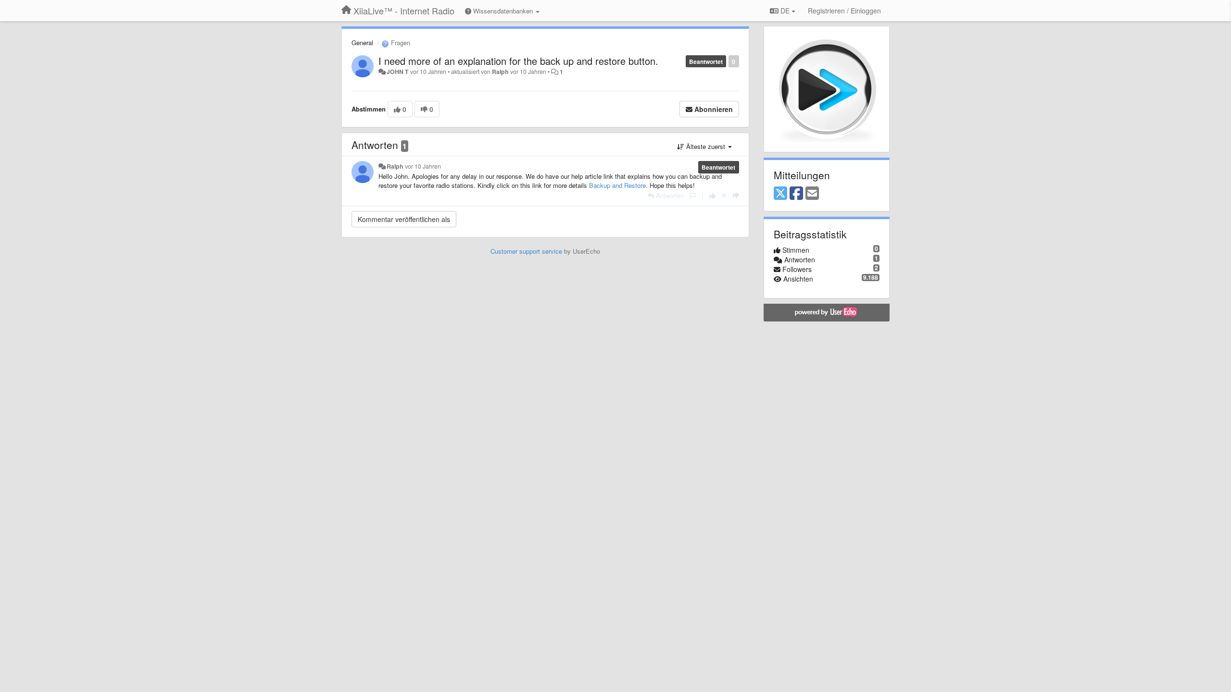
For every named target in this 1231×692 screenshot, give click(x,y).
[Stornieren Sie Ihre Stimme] (724, 195)
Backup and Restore (617, 185)
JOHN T (398, 71)
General (362, 42)
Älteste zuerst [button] (705, 146)
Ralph (500, 71)
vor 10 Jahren (423, 166)
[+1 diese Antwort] (712, 195)
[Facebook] (796, 193)
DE (785, 10)
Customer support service (526, 251)
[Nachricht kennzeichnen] (692, 195)
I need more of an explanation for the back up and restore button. (518, 61)
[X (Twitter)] (780, 193)
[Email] (812, 193)
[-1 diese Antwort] (736, 195)
